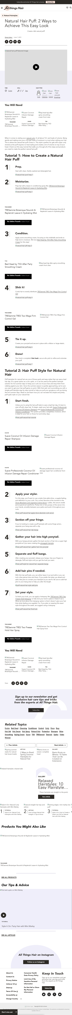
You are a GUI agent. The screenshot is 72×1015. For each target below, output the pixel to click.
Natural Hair (35, 731)
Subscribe (50, 2)
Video (62, 735)
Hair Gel (8, 731)
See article (46, 797)
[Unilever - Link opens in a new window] (29, 1006)
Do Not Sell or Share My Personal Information (31, 989)
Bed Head (14, 728)
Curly (38, 97)
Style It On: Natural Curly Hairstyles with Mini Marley (13, 813)
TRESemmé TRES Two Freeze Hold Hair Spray (18, 629)
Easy (26, 91)
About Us (9, 973)
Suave (28, 735)
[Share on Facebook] (6, 41)
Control (51, 97)
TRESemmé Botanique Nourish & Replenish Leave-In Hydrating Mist (12, 127)
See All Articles (8, 935)
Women (8, 738)
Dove (53, 728)
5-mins (10, 91)
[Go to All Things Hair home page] (14, 8)
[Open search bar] (70, 8)
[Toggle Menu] (2, 8)
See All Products (9, 877)
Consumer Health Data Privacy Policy (31, 974)
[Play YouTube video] (36, 67)
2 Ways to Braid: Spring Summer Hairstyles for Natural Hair (27, 755)
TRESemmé (40, 735)
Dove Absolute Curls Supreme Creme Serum (31, 503)
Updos (56, 735)
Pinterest (54, 994)
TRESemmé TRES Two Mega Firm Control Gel (20, 317)
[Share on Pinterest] (15, 41)
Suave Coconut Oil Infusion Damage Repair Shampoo (28, 125)
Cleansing (44, 97)
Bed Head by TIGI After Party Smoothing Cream (45, 125)
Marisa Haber (8, 37)
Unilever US (10, 984)
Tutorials (49, 735)
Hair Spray (26, 731)
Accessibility (10, 995)
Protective (46, 731)
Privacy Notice (11, 980)
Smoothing (57, 97)
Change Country (12, 999)
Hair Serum (16, 731)
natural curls (30, 138)
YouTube (60, 994)
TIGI (33, 735)
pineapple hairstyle (47, 543)
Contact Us (10, 977)
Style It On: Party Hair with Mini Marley (18, 926)
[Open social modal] (67, 8)
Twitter (43, 994)
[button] (36, 67)
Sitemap (9, 988)
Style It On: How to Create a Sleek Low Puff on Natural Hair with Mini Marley (60, 814)
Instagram (49, 994)
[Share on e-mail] (19, 41)
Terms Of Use (11, 991)
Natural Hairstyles (10, 15)
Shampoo (54, 731)
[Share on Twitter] (11, 41)
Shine (61, 731)
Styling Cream (19, 735)
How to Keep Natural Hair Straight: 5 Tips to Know (36, 813)
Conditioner (32, 728)
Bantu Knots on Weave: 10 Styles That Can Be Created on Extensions (59, 756)
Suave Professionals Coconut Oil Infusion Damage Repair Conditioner (22, 472)
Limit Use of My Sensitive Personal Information (30, 981)
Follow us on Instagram (36, 962)
